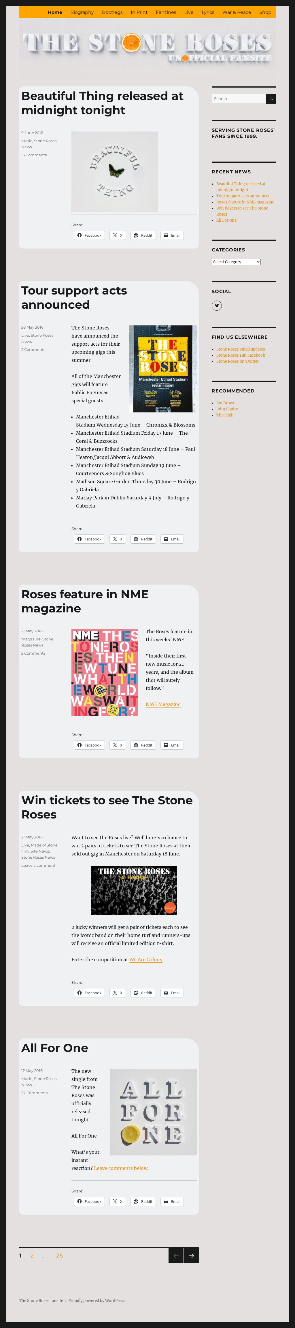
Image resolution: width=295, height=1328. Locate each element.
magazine (31, 639)
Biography (82, 12)
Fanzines (166, 12)
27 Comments (34, 1092)
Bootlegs (112, 12)
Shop (265, 12)
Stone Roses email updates (240, 349)
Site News (40, 851)
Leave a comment (38, 865)
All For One (54, 1048)
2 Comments (33, 349)
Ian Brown (226, 403)
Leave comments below (121, 1168)
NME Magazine (163, 704)
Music (26, 140)
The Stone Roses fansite (41, 1300)
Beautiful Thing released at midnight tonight (102, 103)
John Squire (227, 409)
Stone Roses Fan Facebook (240, 355)
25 (61, 1255)
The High (225, 415)
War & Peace (236, 12)
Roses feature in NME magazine (245, 202)
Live (189, 12)
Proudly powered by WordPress (96, 1300)
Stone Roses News (38, 857)
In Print (139, 12)
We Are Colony (145, 959)
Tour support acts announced (74, 297)
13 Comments (34, 155)
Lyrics (208, 12)
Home (55, 12)
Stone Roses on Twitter (237, 361)
